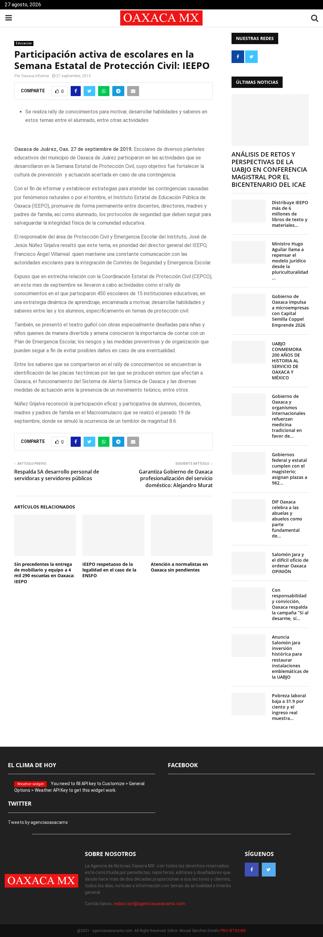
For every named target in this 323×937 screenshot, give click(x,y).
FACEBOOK (183, 765)
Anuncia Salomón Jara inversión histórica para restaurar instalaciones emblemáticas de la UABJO (290, 657)
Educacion (24, 43)
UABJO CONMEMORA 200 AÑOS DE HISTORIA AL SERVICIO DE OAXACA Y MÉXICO (287, 361)
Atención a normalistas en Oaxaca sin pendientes (179, 567)
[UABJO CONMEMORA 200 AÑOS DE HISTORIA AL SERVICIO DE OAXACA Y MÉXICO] (249, 352)
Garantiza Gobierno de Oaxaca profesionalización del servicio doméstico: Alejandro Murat (176, 478)
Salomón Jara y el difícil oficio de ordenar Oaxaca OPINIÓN (290, 562)
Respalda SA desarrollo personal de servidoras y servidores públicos (56, 475)
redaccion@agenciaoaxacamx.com (149, 903)
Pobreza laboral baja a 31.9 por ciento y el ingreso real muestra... (289, 707)
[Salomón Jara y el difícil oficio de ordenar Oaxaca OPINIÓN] (249, 563)
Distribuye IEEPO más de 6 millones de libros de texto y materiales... (290, 213)
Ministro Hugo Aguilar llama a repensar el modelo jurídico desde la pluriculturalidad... (290, 261)
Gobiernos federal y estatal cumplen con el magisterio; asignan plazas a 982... (289, 468)
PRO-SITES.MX (233, 930)
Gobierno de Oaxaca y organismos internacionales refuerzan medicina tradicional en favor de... (288, 416)
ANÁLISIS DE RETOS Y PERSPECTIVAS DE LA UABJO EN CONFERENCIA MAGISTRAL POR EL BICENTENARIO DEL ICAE (269, 169)
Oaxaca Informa (35, 76)
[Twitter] (269, 870)
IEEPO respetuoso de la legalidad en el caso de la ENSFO (109, 569)
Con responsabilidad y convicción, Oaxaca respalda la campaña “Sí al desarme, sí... (290, 604)
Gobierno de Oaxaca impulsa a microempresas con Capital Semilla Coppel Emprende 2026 (290, 310)
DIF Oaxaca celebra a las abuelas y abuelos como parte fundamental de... (287, 519)
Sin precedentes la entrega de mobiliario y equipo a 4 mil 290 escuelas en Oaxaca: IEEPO (44, 572)
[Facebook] (252, 870)
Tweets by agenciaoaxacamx (38, 822)
